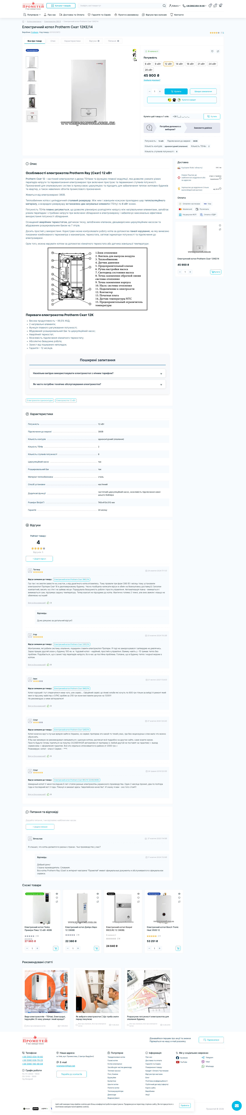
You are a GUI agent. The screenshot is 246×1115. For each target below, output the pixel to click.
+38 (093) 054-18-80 (32, 1056)
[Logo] (33, 5)
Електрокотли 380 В (52, 21)
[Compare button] (218, 51)
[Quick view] (57, 893)
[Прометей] (71, 1040)
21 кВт (201, 63)
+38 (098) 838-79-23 (32, 1060)
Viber (208, 1062)
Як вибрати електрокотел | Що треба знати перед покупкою (97, 1017)
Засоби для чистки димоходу (120, 1067)
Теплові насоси (114, 1071)
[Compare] (57, 901)
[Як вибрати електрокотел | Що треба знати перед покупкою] (97, 991)
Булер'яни (112, 1081)
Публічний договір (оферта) (156, 1084)
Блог (147, 1077)
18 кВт (190, 63)
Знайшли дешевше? (152, 80)
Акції (147, 1095)
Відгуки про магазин (156, 15)
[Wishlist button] (212, 51)
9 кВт (158, 63)
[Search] (164, 5)
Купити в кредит (189, 100)
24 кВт (212, 63)
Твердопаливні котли (116, 1057)
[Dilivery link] (220, 178)
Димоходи (112, 1095)
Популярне (32, 15)
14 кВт (179, 63)
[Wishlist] (57, 897)
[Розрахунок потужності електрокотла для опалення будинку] (148, 991)
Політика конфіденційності (156, 1081)
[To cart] (55, 948)
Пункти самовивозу (128, 15)
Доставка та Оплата (73, 15)
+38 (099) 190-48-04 (32, 1064)
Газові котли (113, 1060)
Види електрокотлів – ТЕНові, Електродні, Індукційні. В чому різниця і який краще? (45, 1017)
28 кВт (148, 69)
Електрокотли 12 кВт (65, 400)
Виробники (149, 1091)
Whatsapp (210, 1066)
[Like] (48, 603)
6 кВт (148, 63)
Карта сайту (150, 1088)
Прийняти (185, 1105)
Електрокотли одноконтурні (40, 400)
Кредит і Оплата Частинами (156, 1071)
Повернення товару (153, 1067)
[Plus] (160, 91)
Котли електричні (34, 21)
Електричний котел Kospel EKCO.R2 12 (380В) (119, 928)
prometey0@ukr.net (66, 1066)
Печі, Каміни (113, 1074)
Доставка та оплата (153, 1060)
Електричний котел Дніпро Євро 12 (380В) (81, 928)
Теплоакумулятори (115, 1091)
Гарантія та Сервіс (101, 15)
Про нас (52, 15)
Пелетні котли (113, 1088)
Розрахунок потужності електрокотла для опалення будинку (148, 1017)
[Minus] (149, 91)
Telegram (209, 1057)
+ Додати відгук (39, 559)
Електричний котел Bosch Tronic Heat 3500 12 (163, 928)
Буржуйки (112, 1077)
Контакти (179, 15)
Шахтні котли (113, 1084)
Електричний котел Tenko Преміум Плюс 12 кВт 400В (38, 928)
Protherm (34, 32)
